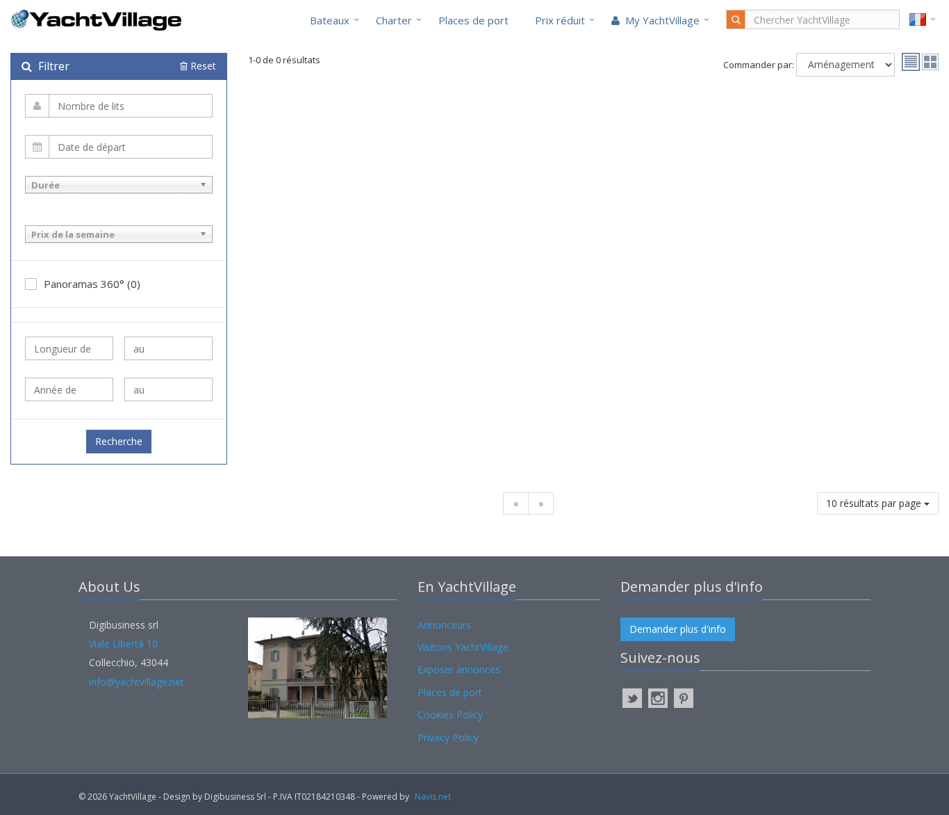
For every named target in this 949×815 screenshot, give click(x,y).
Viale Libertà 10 (123, 643)
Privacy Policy (448, 737)
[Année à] (168, 389)
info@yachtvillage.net (136, 681)
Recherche (118, 441)
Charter (394, 20)
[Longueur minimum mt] (69, 348)
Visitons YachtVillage (463, 647)
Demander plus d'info (677, 629)
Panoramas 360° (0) (92, 284)
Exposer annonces (459, 669)
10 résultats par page (875, 503)
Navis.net (433, 796)
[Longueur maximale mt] (168, 348)
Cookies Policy (450, 714)
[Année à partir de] (69, 389)
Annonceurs (444, 624)
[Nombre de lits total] (119, 106)
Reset (202, 65)
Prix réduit (560, 20)
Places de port (473, 20)
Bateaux (329, 20)
